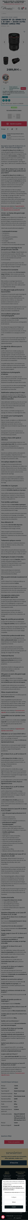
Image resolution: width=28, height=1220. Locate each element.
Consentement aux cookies (3, 1217)
